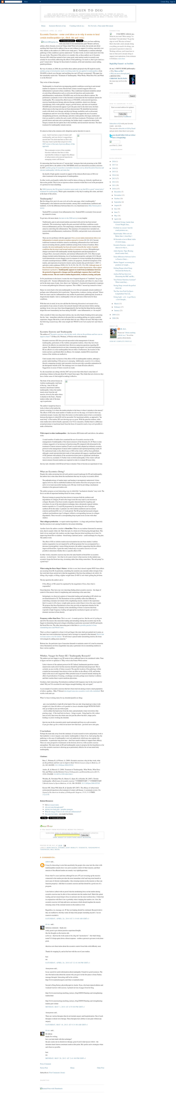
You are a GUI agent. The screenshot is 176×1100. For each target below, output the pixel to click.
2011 (114, 185)
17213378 (46, 794)
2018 (114, 161)
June (116, 212)
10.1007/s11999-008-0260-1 (63, 774)
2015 (114, 171)
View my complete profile (121, 341)
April (116, 219)
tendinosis (44, 849)
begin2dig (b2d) (114, 149)
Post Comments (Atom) (57, 1072)
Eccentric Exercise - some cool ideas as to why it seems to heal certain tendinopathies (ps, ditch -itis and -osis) (69, 36)
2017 (114, 165)
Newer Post (44, 1068)
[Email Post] (64, 845)
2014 (114, 175)
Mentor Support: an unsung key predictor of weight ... (124, 263)
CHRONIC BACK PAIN (118, 78)
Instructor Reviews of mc (57, 26)
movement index (53, 805)
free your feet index (51, 814)
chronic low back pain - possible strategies (59, 809)
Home (43, 26)
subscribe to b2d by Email (126, 128)
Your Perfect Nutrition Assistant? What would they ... (125, 281)
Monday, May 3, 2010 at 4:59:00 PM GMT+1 (65, 1007)
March (116, 303)
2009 (114, 314)
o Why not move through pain (119, 73)
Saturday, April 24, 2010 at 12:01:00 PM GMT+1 (67, 963)
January (117, 310)
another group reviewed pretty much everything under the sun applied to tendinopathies (69, 71)
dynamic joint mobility (68, 847)
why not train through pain (54, 807)
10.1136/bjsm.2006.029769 (91, 783)
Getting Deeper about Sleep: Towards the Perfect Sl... (123, 269)
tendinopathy (94, 847)
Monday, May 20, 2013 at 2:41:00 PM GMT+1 (65, 1058)
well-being (55, 849)
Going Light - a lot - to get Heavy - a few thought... (125, 298)
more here (121, 58)
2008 (114, 318)
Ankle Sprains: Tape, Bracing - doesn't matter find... (124, 252)
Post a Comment (45, 1064)
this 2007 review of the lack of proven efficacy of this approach (59, 144)
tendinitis (83, 847)
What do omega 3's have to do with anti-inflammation (62, 811)
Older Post (100, 1068)
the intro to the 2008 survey (68, 218)
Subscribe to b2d (115, 123)
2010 (114, 189)
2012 (114, 182)
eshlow (47, 861)
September (118, 202)
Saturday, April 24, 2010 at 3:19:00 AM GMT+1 (67, 918)
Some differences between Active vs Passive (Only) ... (125, 257)
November (118, 195)
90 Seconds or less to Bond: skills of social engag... (125, 240)
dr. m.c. (47, 924)
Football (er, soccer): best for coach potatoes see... (123, 229)
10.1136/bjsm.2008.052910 (64, 765)
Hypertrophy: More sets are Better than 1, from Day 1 (123, 234)
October (117, 198)
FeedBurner (127, 116)
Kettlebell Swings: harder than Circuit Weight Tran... (124, 223)
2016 (114, 168)
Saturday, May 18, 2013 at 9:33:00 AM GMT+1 (66, 1024)
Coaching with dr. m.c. (77, 26)
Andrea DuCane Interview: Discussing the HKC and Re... (124, 275)
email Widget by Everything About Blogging (72, 837)
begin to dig (88, 10)
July (115, 209)
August (116, 205)
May (116, 215)
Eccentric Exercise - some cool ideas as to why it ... (124, 246)
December (117, 192)
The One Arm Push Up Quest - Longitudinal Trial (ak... (124, 292)
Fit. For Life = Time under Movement (100, 26)
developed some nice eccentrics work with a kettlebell (82, 691)
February (117, 307)
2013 (114, 178)
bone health (52, 847)
